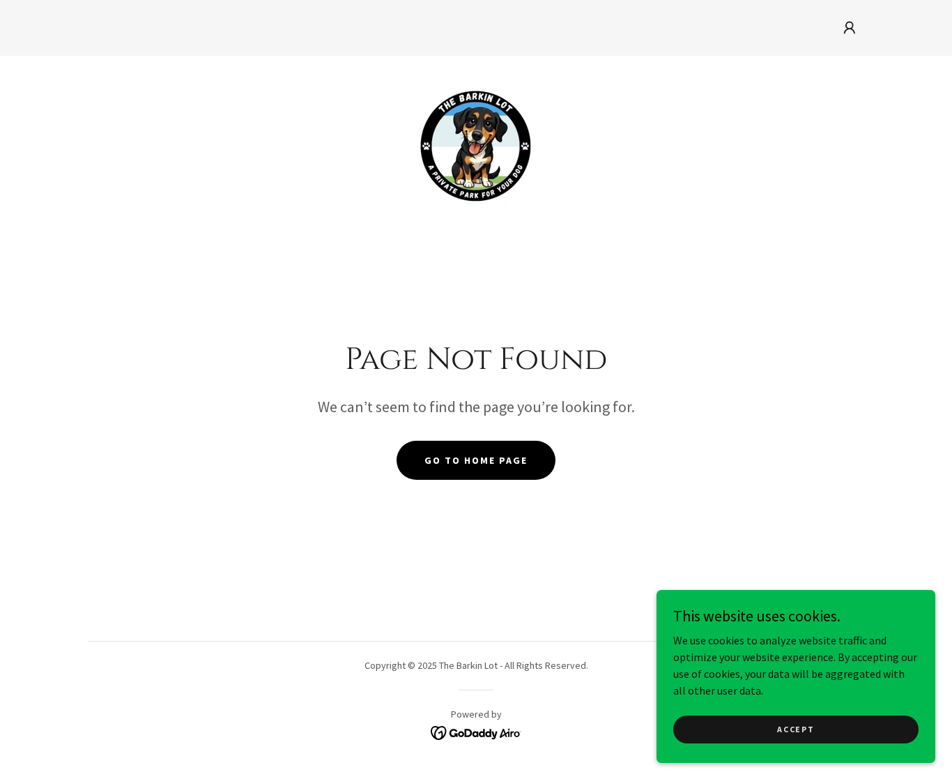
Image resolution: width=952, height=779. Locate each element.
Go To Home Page (476, 460)
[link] (475, 144)
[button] (849, 28)
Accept (795, 729)
